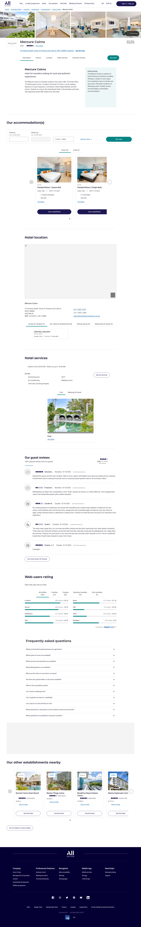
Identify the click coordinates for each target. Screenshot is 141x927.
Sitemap (61, 875)
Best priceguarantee (130, 42)
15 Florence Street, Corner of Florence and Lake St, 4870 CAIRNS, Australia (47, 51)
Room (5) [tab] (65, 150)
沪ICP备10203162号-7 (77, 912)
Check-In (14, 134)
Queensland (35, 9)
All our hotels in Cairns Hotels (20, 828)
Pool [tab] (61, 392)
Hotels (7, 9)
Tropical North (45, 9)
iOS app (84, 875)
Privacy (64, 907)
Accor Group (17, 872)
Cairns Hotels (56, 9)
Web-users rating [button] (39, 577)
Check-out (36, 134)
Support (107, 875)
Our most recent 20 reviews (37, 559)
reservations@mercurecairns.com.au (86, 316)
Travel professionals (42, 879)
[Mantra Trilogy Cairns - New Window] (59, 781)
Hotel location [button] (36, 237)
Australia (26, 9)
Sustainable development (21, 882)
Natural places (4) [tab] (83, 324)
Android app (86, 879)
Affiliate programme (19, 885)
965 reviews (39, 46)
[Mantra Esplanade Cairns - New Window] (120, 781)
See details (50, 439)
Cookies (72, 907)
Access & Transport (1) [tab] (36, 324)
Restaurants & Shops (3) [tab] (104, 324)
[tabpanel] (70, 187)
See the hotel (28, 813)
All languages (63, 879)
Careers (15, 879)
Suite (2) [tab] (76, 150)
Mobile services (87, 872)
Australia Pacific (16, 9)
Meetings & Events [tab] (74, 392)
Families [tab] (54, 593)
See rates (113, 58)
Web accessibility (64, 872)
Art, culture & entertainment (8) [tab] (61, 324)
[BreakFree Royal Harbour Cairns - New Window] (89, 781)
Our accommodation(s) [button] (25, 123)
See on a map (23, 804)
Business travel (41, 872)
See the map (80, 51)
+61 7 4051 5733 (79, 309)
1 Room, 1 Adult (60, 139)
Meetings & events (42, 875)
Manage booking (110, 872)
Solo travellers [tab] (97, 593)
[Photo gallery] (70, 25)
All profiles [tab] (42, 593)
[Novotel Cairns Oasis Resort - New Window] (28, 781)
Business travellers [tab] (80, 593)
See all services (101, 375)
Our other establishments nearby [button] (34, 762)
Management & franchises (21, 875)
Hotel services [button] (36, 358)
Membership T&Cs (52, 907)
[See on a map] (70, 271)
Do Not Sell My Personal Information (102, 907)
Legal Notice (83, 907)
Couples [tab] (65, 593)
